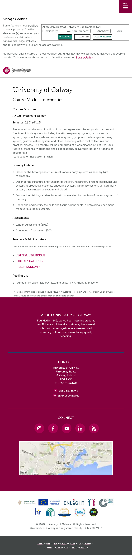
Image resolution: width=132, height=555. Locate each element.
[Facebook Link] (53, 428)
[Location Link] (66, 472)
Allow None (84, 37)
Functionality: (50, 30)
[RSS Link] (94, 428)
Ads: (120, 30)
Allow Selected (103, 37)
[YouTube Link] (66, 428)
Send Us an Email (68, 395)
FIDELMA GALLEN (28, 261)
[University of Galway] (17, 71)
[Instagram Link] (39, 428)
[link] (38, 502)
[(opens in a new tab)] (39, 505)
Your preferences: (78, 30)
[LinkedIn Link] (80, 428)
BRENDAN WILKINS (29, 255)
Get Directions (68, 390)
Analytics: (103, 30)
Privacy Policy (84, 57)
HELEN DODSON (27, 266)
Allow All (66, 37)
